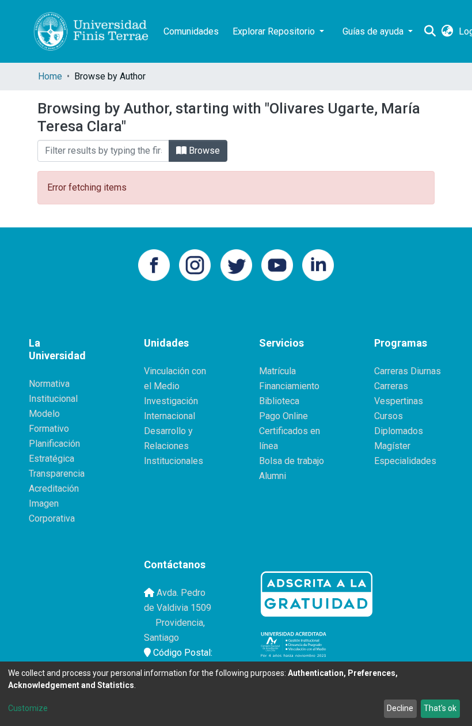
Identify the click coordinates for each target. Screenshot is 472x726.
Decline (400, 708)
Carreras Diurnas (407, 371)
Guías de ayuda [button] (374, 31)
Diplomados (398, 430)
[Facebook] (154, 264)
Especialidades (405, 460)
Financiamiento (289, 386)
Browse (203, 150)
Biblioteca (279, 401)
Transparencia (57, 473)
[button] (446, 32)
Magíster (392, 445)
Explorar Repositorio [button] (275, 31)
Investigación (171, 401)
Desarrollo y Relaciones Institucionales (173, 445)
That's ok (440, 708)
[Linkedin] (318, 264)
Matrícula (277, 371)
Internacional (169, 415)
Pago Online (283, 415)
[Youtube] (277, 264)
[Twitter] (236, 264)
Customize (28, 708)
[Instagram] (195, 264)
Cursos (388, 415)
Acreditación (54, 488)
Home (50, 76)
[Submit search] (429, 31)
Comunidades (191, 31)
